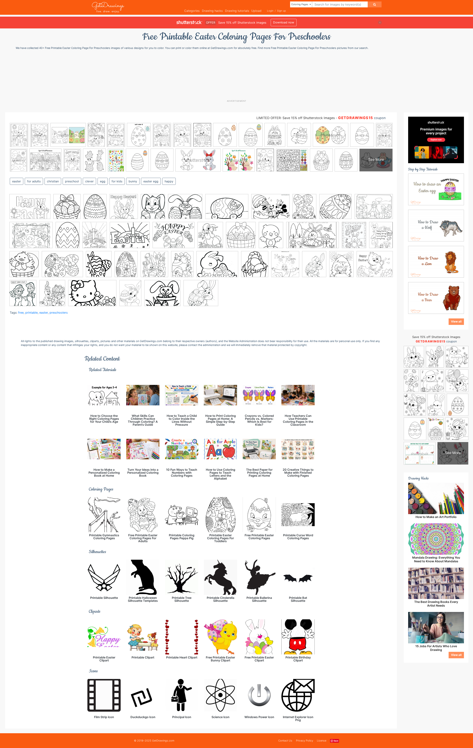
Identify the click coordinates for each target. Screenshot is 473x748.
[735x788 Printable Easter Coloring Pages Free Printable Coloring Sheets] (124, 209)
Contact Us (285, 740)
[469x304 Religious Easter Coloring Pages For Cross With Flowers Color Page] (92, 295)
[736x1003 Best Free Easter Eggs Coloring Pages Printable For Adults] (126, 266)
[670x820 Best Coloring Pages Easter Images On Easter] (98, 266)
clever (89, 181)
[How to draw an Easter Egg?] (436, 189)
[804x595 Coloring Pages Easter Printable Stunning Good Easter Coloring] (30, 209)
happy (169, 181)
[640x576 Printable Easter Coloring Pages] (201, 295)
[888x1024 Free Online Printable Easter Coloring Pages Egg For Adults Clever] (254, 266)
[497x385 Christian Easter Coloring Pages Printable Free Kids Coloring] (374, 209)
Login (270, 10)
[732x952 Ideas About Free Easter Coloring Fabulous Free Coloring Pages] (354, 237)
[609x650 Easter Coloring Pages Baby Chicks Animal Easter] (24, 266)
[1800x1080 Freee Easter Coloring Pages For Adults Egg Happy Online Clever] (312, 237)
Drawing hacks (212, 11)
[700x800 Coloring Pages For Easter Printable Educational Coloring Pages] (154, 266)
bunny (133, 181)
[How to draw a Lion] (436, 261)
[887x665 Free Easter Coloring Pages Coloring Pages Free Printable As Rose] (217, 266)
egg (102, 181)
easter (16, 181)
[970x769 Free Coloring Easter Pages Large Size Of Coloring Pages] (129, 237)
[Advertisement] (238, 75)
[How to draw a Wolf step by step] (436, 225)
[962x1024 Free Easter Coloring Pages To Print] (241, 237)
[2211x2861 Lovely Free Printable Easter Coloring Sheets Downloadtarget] (381, 237)
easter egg (150, 181)
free (21, 312)
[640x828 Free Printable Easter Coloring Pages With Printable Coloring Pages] (314, 266)
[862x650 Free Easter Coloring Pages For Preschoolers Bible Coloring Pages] (173, 237)
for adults (34, 181)
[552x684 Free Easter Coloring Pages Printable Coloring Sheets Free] (210, 237)
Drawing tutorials (237, 11)
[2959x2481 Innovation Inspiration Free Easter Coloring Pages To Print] (375, 266)
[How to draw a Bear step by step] (436, 298)
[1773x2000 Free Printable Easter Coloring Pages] (285, 266)
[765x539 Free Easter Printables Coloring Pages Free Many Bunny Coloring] (226, 209)
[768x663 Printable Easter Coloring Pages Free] (162, 295)
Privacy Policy (304, 740)
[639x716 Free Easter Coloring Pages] (67, 209)
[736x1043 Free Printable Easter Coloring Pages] (130, 295)
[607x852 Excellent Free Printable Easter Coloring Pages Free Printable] (182, 266)
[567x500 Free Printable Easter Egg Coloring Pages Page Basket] (185, 209)
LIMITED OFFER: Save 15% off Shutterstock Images (295, 118)
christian (53, 181)
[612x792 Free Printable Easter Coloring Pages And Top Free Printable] (271, 237)
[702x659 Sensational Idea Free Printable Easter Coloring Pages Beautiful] (335, 209)
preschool (72, 181)
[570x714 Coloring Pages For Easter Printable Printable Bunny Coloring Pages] (153, 209)
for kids (117, 181)
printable (31, 312)
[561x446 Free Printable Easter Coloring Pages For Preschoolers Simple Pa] (270, 209)
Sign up (281, 10)
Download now (283, 22)
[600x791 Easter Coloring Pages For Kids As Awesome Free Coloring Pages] (95, 209)
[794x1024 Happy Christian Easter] (341, 266)
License (321, 740)
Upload (256, 11)
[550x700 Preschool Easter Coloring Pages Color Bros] (304, 209)
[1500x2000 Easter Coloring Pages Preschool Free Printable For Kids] (67, 237)
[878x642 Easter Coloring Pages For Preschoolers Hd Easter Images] (31, 237)
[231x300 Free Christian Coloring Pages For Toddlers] (95, 237)
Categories (192, 11)
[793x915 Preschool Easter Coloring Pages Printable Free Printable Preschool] (23, 295)
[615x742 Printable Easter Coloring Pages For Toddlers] (52, 295)
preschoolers (59, 312)
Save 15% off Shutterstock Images (436, 337)
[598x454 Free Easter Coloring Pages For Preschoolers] (62, 266)
